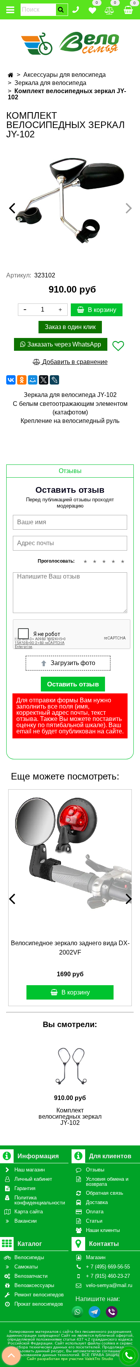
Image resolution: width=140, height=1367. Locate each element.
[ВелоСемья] (70, 42)
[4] (113, 561)
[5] (122, 561)
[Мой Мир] (32, 380)
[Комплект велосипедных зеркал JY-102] (70, 201)
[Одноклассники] (21, 380)
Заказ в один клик (70, 327)
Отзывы (70, 471)
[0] (92, 9)
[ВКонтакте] (11, 380)
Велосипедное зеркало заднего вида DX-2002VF (70, 948)
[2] (94, 561)
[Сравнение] (109, 9)
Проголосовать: (56, 561)
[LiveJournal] (54, 380)
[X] (43, 380)
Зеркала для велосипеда (50, 83)
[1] (85, 561)
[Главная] (11, 75)
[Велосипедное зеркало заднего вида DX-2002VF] (70, 851)
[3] (103, 561)
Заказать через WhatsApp (63, 344)
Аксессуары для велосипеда (64, 74)
